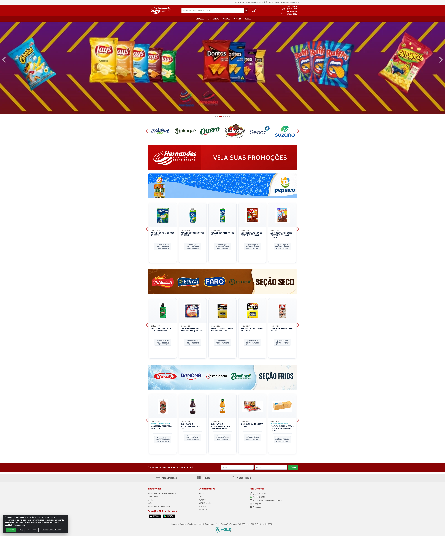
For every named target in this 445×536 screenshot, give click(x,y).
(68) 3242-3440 (259, 497)
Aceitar (11, 530)
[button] (215, 116)
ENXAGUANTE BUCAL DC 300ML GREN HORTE (161, 330)
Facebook (257, 507)
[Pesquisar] (246, 10)
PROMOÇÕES (204, 510)
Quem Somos (153, 497)
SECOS (201, 493)
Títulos (206, 478)
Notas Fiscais (243, 478)
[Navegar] (4, 60)
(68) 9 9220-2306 (290, 14)
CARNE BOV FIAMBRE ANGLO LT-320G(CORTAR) (192, 330)
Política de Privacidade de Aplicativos (162, 493)
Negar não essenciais (27, 530)
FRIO (200, 497)
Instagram (257, 504)
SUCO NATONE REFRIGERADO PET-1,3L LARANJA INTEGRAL (220, 426)
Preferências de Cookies (51, 530)
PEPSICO (202, 500)
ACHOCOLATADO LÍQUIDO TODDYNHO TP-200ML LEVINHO (281, 235)
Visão (150, 503)
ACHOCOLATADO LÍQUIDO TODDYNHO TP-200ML (251, 234)
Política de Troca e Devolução (159, 506)
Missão (150, 500)
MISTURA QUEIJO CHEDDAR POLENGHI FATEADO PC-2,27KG (282, 428)
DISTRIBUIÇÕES (205, 503)
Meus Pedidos (169, 478)
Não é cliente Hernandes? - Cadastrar (284, 2)
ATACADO (202, 506)
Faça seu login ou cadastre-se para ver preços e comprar (163, 246)
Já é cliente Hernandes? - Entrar (250, 2)
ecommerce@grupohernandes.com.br (267, 500)
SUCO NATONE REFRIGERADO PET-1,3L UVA (190, 426)
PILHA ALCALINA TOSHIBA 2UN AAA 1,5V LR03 (222, 330)
